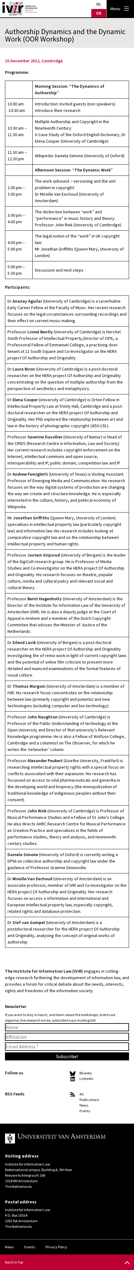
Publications (89, 1099)
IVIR (19, 9)
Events (84, 1110)
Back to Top (14, 1262)
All (81, 1094)
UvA (62, 1138)
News (83, 1105)
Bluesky (85, 1073)
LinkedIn (86, 1078)
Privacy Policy (56, 1247)
